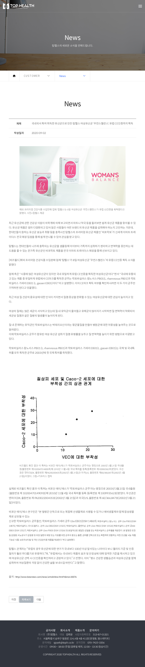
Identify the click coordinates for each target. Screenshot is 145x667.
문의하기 (94, 630)
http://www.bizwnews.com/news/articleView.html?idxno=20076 (46, 576)
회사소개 (65, 630)
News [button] (62, 76)
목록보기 (26, 599)
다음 (39, 599)
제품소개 (80, 630)
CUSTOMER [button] (32, 76)
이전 (13, 599)
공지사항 (51, 630)
